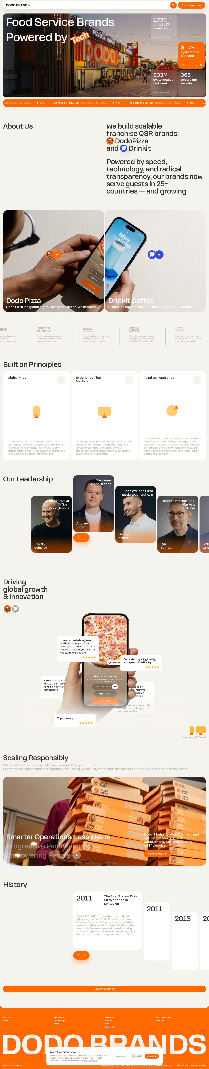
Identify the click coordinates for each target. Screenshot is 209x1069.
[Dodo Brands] (18, 5)
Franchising (59, 1017)
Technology (59, 1021)
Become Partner (157, 853)
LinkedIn (160, 1021)
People (108, 1021)
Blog (107, 1024)
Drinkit (6, 1021)
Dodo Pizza (8, 1017)
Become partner (192, 5)
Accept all (152, 1056)
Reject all (136, 1056)
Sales (56, 1024)
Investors (109, 1017)
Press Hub (110, 1027)
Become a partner (104, 988)
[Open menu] (173, 5)
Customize (121, 1056)
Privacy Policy (90, 1060)
